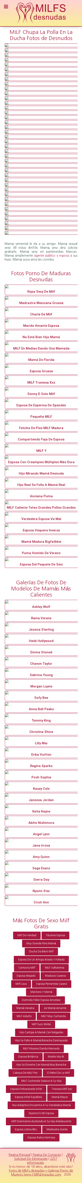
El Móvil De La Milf (58, 1073)
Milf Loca (21, 984)
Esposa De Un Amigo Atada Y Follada (41, 959)
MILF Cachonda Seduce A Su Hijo (41, 1081)
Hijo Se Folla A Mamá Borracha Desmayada (41, 1040)
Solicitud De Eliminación (31, 1158)
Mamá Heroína (25, 1008)
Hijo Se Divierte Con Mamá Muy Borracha (41, 1064)
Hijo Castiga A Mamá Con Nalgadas (41, 1032)
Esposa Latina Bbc (26, 1129)
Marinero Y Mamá (41, 992)
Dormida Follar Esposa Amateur (41, 1000)
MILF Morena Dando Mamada (41, 1048)
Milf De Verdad (26, 935)
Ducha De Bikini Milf (41, 951)
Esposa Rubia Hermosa (41, 1137)
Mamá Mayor (60, 1097)
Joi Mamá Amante (55, 1008)
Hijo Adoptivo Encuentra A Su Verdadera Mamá (41, 1105)
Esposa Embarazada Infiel (26, 1089)
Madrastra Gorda (57, 1129)
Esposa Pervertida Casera (51, 984)
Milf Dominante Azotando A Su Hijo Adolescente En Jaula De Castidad (41, 1122)
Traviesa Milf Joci (62, 1089)
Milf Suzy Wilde (41, 1024)
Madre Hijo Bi (56, 1056)
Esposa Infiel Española (28, 1097)
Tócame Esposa (55, 935)
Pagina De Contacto (47, 1154)
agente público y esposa (51, 255)
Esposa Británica (28, 1056)
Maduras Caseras (55, 975)
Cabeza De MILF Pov (25, 1073)
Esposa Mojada (26, 975)
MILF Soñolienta (54, 967)
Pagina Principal (19, 1154)
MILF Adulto (24, 1016)
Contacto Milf (26, 967)
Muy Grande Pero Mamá (41, 943)
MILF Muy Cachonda (53, 1016)
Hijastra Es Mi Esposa (41, 1113)
